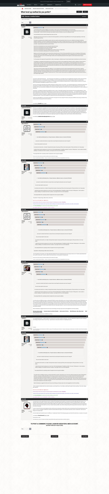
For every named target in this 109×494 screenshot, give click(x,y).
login (54, 424)
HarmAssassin (40, 27)
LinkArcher (40, 212)
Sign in (80, 4)
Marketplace (58, 4)
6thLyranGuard (41, 126)
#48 (86, 332)
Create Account (87, 4)
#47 (86, 316)
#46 (86, 261)
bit (44, 200)
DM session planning (36, 311)
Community (49, 4)
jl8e (40, 129)
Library (42, 4)
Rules (35, 4)
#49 (86, 399)
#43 (86, 121)
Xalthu (39, 124)
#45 (86, 209)
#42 (86, 105)
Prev (22, 22)
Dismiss (68, 1)
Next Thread (85, 436)
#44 (86, 160)
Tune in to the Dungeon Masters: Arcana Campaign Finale (51, 1)
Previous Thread (25, 436)
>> (43, 27)
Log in (23, 19)
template (40, 311)
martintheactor (42, 131)
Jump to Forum (54, 436)
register (62, 424)
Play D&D (29, 4)
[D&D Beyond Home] (21, 5)
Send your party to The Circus (64, 311)
